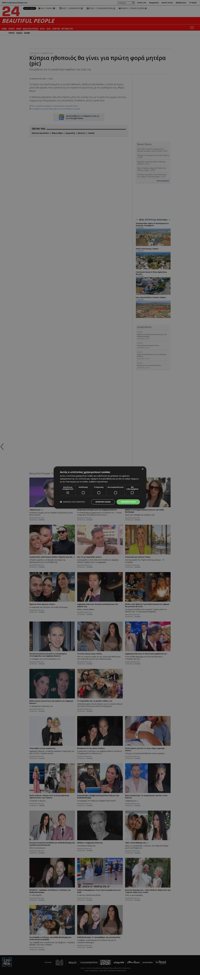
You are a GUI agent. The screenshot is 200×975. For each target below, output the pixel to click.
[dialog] (100, 487)
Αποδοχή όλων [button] (128, 502)
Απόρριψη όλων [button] (102, 502)
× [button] (142, 469)
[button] (72, 502)
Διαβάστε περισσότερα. (98, 481)
